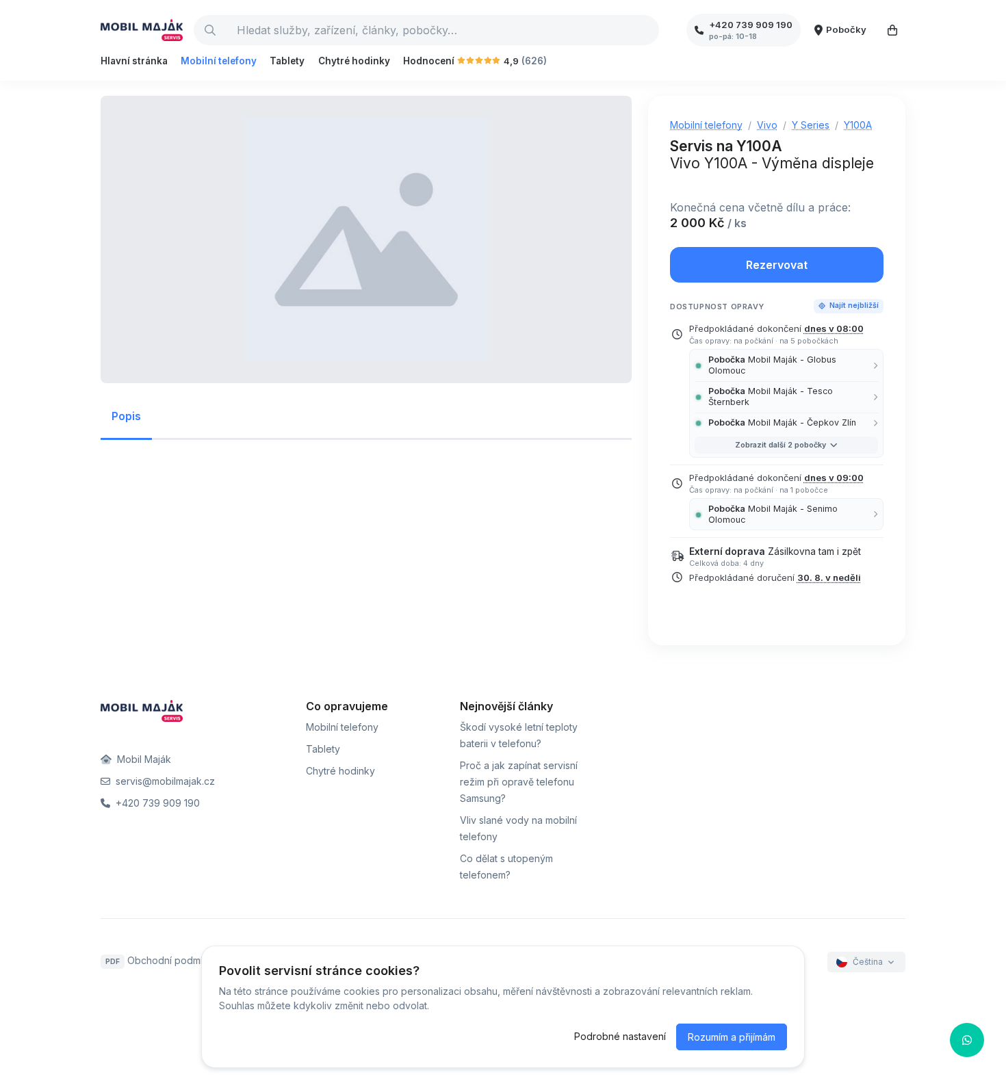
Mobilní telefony (219, 60)
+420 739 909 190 (156, 803)
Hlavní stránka (134, 60)
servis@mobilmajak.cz (164, 781)
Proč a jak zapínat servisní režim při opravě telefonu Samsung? (519, 781)
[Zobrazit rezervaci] (892, 30)
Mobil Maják (142, 759)
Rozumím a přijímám (731, 1037)
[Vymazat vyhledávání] (648, 30)
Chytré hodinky (354, 60)
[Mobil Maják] (142, 30)
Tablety (287, 60)
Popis (126, 416)
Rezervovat (777, 265)
